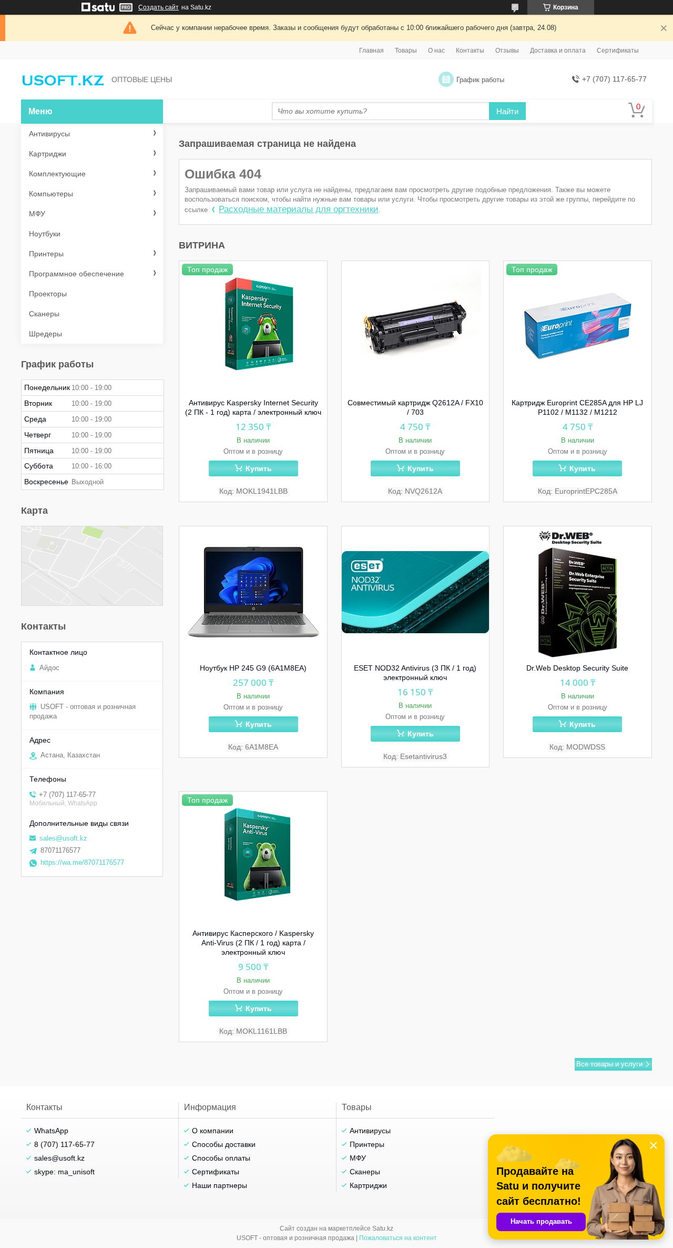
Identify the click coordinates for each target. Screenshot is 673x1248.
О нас (436, 50)
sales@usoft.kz (63, 838)
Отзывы (507, 50)
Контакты (470, 50)
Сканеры (44, 313)
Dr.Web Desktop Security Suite (577, 668)
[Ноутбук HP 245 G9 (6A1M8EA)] (253, 592)
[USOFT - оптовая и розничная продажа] (63, 79)
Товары (406, 50)
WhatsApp (51, 1130)
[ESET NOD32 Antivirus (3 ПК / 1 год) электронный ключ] (416, 592)
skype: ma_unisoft (64, 1171)
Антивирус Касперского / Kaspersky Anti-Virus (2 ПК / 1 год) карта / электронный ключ (253, 942)
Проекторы (48, 293)
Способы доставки (224, 1144)
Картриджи (47, 153)
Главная (371, 50)
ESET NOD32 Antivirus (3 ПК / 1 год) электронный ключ (415, 673)
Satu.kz (382, 1228)
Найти (507, 111)
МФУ (37, 213)
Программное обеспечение (76, 273)
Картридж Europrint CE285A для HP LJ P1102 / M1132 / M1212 (577, 407)
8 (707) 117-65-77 (64, 1144)
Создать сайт (158, 7)
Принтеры (46, 253)
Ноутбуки (44, 233)
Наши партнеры (219, 1185)
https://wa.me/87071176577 (82, 862)
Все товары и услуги (609, 1064)
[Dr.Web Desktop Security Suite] (577, 592)
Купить (259, 468)
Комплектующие (57, 173)
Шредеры (45, 334)
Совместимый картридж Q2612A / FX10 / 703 (415, 407)
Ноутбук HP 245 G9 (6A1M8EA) (253, 668)
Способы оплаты (221, 1158)
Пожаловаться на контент (398, 1238)
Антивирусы (49, 133)
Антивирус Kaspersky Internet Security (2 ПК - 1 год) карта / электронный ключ (253, 407)
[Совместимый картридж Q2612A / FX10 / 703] (416, 327)
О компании (212, 1130)
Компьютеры (51, 193)
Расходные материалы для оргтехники (299, 209)
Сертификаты (618, 50)
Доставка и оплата (558, 50)
